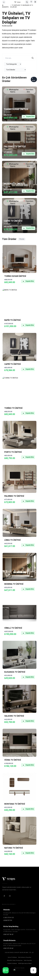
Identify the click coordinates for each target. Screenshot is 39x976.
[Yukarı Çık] (33, 970)
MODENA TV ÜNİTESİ (14, 183)
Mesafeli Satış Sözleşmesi (15, 960)
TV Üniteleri (7, 112)
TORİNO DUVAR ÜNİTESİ (16, 109)
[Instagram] (10, 896)
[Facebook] (4, 896)
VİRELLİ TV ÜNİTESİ (13, 628)
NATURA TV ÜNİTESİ (13, 847)
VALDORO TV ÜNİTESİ (14, 716)
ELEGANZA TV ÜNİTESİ (14, 672)
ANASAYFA (5, 7)
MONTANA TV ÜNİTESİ (14, 803)
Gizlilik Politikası (12, 963)
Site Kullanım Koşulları (24, 957)
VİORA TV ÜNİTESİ (12, 760)
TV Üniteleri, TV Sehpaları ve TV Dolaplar (21, 6)
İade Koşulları (28, 960)
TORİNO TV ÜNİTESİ (13, 408)
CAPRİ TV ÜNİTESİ (13, 221)
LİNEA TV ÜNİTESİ (12, 540)
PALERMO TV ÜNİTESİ (15, 146)
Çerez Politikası (12, 957)
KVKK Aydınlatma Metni (25, 963)
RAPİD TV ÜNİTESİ (12, 320)
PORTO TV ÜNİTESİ (13, 452)
